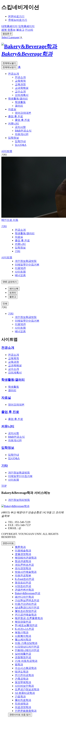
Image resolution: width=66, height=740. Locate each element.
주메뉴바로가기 (17, 19)
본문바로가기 (16, 16)
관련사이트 (8, 543)
